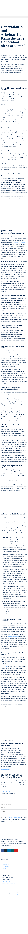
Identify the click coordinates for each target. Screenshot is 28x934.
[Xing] (12, 850)
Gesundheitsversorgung (13, 636)
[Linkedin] (9, 850)
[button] (14, 17)
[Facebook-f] (2, 850)
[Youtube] (16, 850)
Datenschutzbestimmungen (14, 817)
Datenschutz (10, 895)
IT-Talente (5, 666)
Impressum (3, 895)
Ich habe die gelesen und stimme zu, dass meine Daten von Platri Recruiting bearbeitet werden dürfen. (14, 819)
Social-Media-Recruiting (19, 242)
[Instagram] (5, 850)
